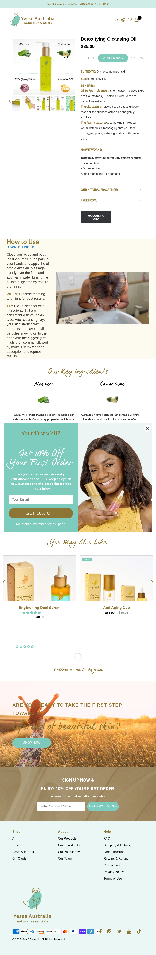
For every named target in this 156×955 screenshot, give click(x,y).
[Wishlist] (133, 58)
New (15, 845)
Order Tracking (114, 851)
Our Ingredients (69, 845)
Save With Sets (23, 851)
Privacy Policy (114, 871)
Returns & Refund (116, 858)
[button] (109, 612)
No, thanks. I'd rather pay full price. (41, 524)
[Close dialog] (147, 428)
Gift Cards (19, 858)
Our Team (65, 858)
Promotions (112, 865)
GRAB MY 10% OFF (103, 806)
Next (73, 96)
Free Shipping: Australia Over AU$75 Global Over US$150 (78, 4)
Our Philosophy (69, 851)
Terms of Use (113, 878)
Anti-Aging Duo (39, 608)
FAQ (107, 838)
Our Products (67, 838)
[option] (43, 64)
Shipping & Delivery (118, 845)
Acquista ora (96, 217)
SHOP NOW (31, 742)
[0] (136, 20)
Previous (9, 96)
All (14, 838)
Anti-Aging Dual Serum (117, 608)
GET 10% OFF (41, 513)
